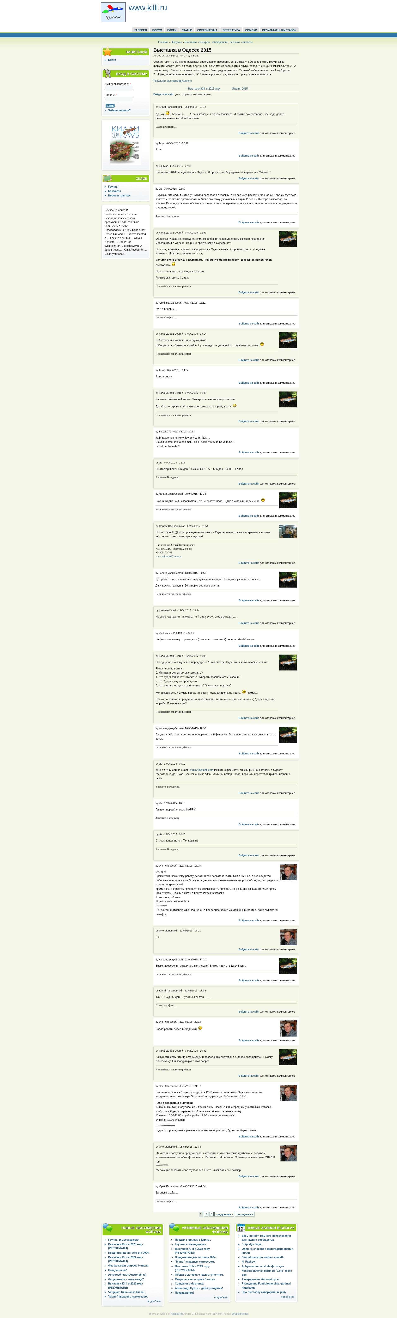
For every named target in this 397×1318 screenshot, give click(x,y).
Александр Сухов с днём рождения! (199, 1288)
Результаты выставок (279, 30)
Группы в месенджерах (123, 1239)
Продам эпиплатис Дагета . (193, 1239)
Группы (113, 186)
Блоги (112, 59)
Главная (163, 42)
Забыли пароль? (119, 110)
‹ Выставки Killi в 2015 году (204, 88)
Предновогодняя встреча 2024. (128, 1252)
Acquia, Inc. (177, 1314)
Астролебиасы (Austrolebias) (127, 1274)
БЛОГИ (171, 30)
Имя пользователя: (118, 83)
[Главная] (113, 21)
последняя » (245, 1214)
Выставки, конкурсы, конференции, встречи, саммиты (218, 42)
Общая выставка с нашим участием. (199, 1274)
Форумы (176, 42)
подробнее (154, 1301)
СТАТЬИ (187, 30)
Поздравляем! (117, 1270)
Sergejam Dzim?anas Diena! (126, 1292)
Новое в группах (119, 195)
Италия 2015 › (240, 88)
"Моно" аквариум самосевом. (128, 1296)
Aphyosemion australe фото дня (263, 1266)
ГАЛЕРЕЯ (140, 30)
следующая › (224, 1214)
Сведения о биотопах (189, 1283)
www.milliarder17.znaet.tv (169, 556)
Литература (231, 30)
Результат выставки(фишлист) (173, 80)
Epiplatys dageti (252, 1244)
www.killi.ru (148, 7)
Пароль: (111, 94)
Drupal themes (240, 1314)
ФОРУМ (157, 30)
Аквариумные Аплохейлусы (260, 1279)
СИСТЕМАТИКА (207, 30)
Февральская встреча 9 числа (128, 1265)
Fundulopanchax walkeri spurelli (263, 1257)
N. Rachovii (249, 1261)
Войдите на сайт (163, 94)
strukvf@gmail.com (201, 769)
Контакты (114, 191)
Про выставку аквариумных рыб (264, 1292)
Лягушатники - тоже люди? (126, 1279)
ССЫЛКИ (251, 30)
